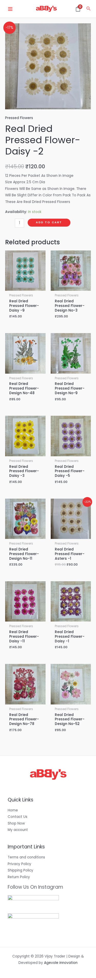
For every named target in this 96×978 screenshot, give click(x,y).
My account (18, 829)
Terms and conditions (26, 857)
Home (13, 810)
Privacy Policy (19, 863)
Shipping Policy (20, 870)
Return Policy (19, 877)
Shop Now (16, 823)
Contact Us (17, 816)
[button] (88, 9)
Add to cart (49, 222)
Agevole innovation (61, 962)
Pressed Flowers (19, 117)
